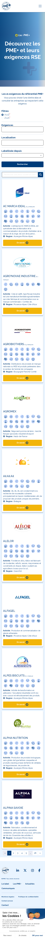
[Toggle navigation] (40, 6)
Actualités (29, 884)
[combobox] (23, 129)
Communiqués (8, 888)
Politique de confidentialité (28, 897)
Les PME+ (17, 884)
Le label (5, 884)
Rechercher (22, 164)
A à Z (6, 115)
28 (35, 853)
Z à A (6, 118)
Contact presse (7, 901)
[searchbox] (5, 130)
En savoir (21, 243)
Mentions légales (8, 897)
